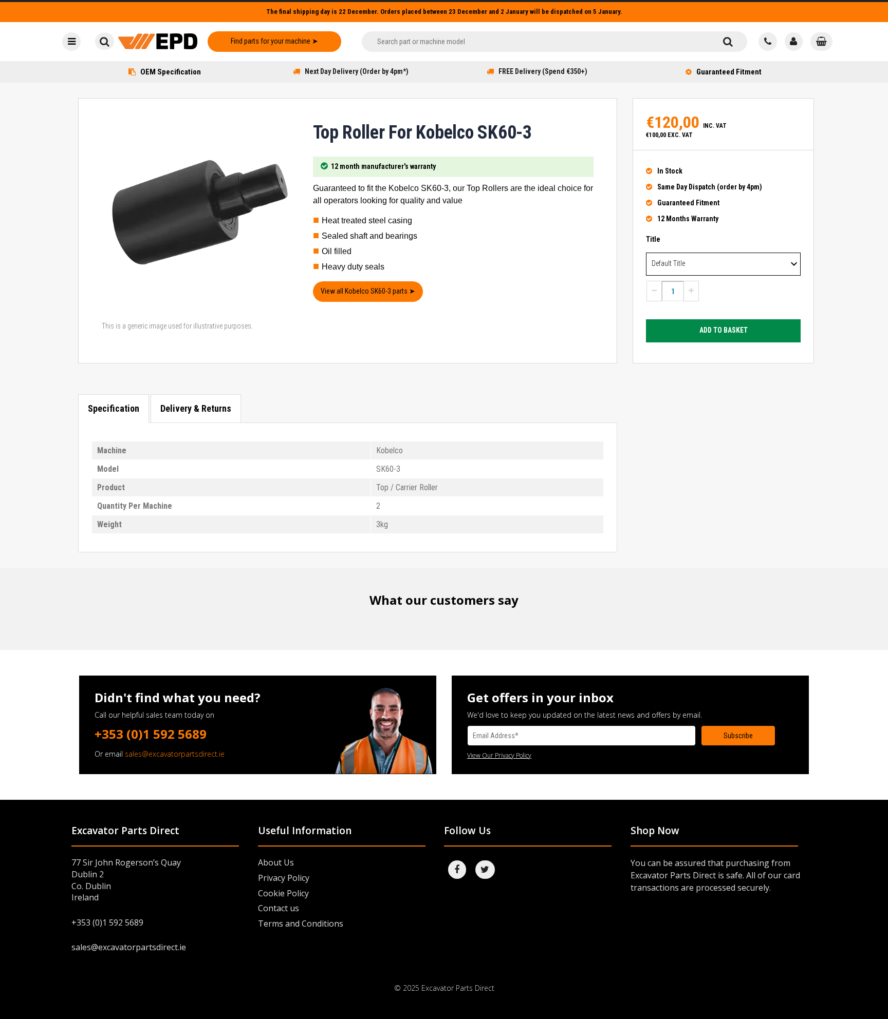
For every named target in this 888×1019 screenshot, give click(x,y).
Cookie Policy (283, 893)
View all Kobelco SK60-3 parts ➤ (368, 291)
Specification (113, 408)
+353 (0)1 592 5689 (151, 733)
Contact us (278, 908)
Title (653, 239)
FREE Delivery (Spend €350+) (542, 71)
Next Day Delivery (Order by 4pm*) (357, 71)
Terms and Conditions (300, 923)
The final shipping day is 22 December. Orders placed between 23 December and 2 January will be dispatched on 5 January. (444, 11)
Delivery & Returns (195, 408)
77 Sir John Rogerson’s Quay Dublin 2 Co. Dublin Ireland (126, 880)
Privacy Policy (283, 877)
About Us (276, 862)
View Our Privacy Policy (499, 755)
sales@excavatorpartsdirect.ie (175, 754)
